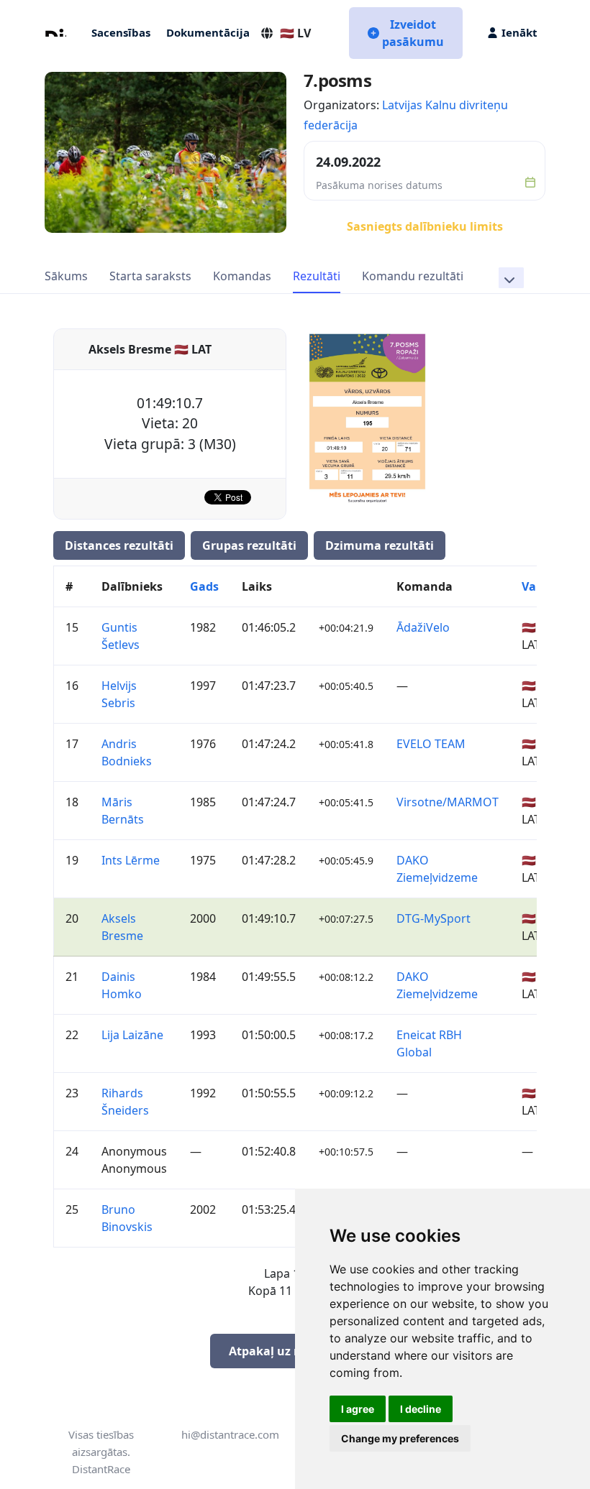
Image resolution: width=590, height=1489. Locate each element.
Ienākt (519, 32)
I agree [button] (357, 1409)
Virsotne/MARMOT (447, 802)
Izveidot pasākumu (413, 33)
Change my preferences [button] (400, 1438)
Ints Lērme (130, 860)
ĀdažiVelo (423, 627)
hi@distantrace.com (230, 1434)
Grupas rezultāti (249, 545)
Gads (204, 586)
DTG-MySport (433, 918)
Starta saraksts (150, 276)
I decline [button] (420, 1409)
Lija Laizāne (132, 1035)
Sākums (66, 276)
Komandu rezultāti (412, 276)
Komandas (242, 276)
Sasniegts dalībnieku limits (425, 226)
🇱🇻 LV (295, 33)
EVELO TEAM (431, 744)
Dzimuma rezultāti (379, 545)
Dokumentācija (208, 32)
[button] (511, 277)
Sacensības (120, 32)
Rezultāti (316, 276)
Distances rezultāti (119, 545)
